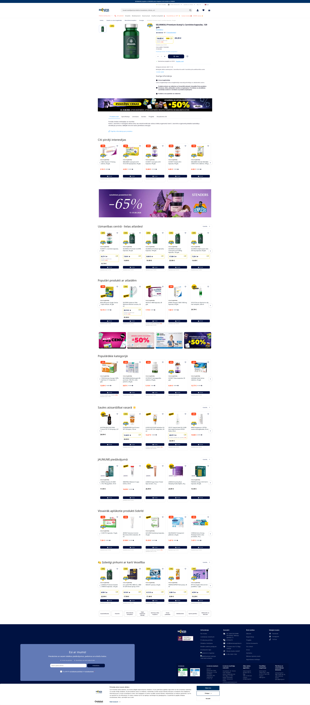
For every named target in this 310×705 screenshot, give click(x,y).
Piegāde (151, 116)
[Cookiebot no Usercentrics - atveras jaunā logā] (99, 702)
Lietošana (135, 116)
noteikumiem (89, 671)
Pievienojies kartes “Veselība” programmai (166, 51)
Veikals (101, 20)
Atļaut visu (208, 688)
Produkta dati (114, 116)
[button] (161, 5)
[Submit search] (190, 10)
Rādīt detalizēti (114, 701)
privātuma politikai (76, 671)
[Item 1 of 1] (131, 41)
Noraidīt (208, 698)
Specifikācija (125, 116)
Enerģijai (141, 20)
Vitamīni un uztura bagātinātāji (114, 20)
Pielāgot (207, 693)
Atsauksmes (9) (162, 116)
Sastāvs (143, 116)
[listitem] (278, 634)
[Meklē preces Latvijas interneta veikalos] (209, 658)
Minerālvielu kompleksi (130, 20)
